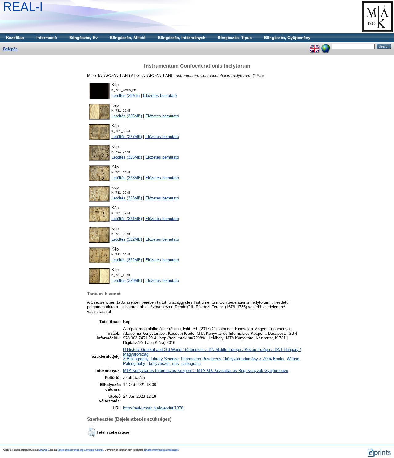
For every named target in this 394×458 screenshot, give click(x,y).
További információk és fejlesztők (161, 449)
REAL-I (23, 7)
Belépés (10, 49)
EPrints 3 (44, 449)
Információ (46, 37)
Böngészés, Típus (235, 37)
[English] (315, 46)
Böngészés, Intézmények (181, 37)
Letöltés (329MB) (126, 280)
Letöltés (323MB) (126, 178)
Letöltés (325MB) (126, 116)
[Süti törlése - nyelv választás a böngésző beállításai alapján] (326, 46)
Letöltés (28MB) (125, 95)
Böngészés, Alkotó (128, 37)
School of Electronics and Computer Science (80, 449)
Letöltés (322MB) (126, 239)
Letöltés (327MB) (126, 136)
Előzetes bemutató (160, 95)
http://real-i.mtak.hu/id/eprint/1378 (153, 408)
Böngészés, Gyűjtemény (287, 37)
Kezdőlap (15, 37)
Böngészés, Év (83, 37)
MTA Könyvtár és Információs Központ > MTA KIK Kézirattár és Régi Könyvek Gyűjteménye (205, 370)
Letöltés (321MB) (126, 218)
